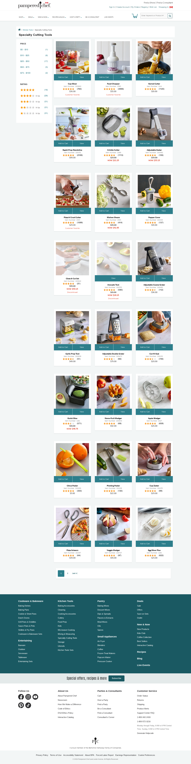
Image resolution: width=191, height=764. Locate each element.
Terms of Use (55, 755)
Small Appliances (107, 636)
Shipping (140, 704)
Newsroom (62, 700)
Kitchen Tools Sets (66, 650)
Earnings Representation (125, 755)
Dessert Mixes (103, 610)
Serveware (22, 653)
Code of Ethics (64, 709)
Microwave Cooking (66, 630)
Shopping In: (164, 7)
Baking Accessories (66, 606)
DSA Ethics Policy (65, 713)
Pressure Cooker (104, 661)
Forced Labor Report (105, 755)
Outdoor (21, 649)
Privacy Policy (42, 755)
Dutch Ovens (23, 618)
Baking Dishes (24, 606)
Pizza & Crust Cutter (72, 217)
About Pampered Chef (67, 696)
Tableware (22, 657)
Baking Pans (23, 610)
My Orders (135, 7)
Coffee (100, 649)
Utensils (61, 646)
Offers (139, 610)
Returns (140, 700)
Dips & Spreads (104, 614)
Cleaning (61, 610)
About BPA (89, 755)
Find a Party (102, 704)
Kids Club (141, 633)
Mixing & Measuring (66, 634)
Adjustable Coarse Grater (154, 285)
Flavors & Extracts (105, 618)
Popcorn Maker (104, 657)
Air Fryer (101, 641)
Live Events (108, 17)
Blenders (101, 645)
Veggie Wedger (113, 550)
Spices (100, 630)
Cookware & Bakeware (30, 601)
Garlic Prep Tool (72, 354)
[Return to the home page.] (19, 30)
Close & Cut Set (72, 279)
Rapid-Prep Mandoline (72, 150)
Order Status (142, 696)
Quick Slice (72, 418)
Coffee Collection (144, 637)
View (82, 77)
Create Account (123, 7)
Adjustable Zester (154, 150)
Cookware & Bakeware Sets (30, 634)
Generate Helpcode (145, 733)
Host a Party (102, 700)
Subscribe (116, 678)
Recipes (141, 652)
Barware (21, 645)
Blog (139, 658)
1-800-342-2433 (143, 717)
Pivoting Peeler (113, 486)
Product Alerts (143, 709)
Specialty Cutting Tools (67, 638)
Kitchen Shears (113, 217)
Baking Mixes (103, 606)
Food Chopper (113, 84)
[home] (95, 741)
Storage (61, 642)
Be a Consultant (92, 17)
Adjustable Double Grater (113, 354)
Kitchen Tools (28, 30)
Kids (60, 626)
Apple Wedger (154, 418)
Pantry (101, 601)
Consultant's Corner (105, 717)
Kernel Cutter (154, 84)
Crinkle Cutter (113, 150)
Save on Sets (143, 614)
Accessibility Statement (73, 755)
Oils (99, 626)
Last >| (74, 573)
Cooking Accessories (67, 614)
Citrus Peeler (72, 486)
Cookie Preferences (146, 755)
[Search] (170, 16)
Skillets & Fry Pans (26, 630)
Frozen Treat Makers (106, 653)
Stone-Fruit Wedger (113, 418)
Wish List (153, 7)
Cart (99, 696)
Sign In (112, 7)
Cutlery (61, 618)
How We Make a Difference (69, 704)
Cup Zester (154, 486)
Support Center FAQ (145, 713)
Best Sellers (142, 641)
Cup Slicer (72, 84)
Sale (139, 606)
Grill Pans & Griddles (27, 622)
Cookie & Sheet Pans (27, 614)
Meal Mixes (102, 622)
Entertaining (25, 640)
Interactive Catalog (145, 645)
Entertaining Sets (25, 661)
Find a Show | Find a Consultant (158, 3)
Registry (144, 7)
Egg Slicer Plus (154, 550)
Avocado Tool (113, 285)
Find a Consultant (104, 713)
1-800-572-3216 (143, 721)
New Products (143, 629)
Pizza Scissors (72, 550)
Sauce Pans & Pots (26, 626)
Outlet (139, 618)
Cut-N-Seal (154, 354)
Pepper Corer (154, 217)
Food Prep (62, 622)
